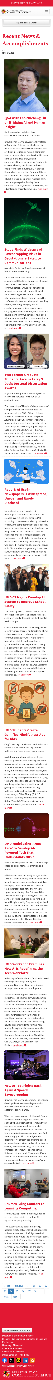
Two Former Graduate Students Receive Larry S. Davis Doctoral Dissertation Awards (25, 381)
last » (16, 1296)
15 (17, 1291)
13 (5, 1291)
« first (7, 1285)
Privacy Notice (27, 1365)
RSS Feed (32, 1360)
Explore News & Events (26, 22)
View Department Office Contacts (17, 1330)
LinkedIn (25, 1360)
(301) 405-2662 (21, 1354)
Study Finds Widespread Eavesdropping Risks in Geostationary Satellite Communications (23, 256)
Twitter (11, 1360)
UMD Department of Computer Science (21, 11)
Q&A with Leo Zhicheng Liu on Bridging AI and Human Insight (25, 122)
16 (23, 1291)
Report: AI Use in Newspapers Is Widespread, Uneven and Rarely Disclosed (25, 496)
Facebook (4, 1360)
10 (34, 1285)
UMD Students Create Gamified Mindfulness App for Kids (24, 734)
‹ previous (18, 1285)
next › (7, 1296)
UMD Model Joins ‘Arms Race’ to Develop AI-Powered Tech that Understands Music (22, 850)
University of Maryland (26, 3)
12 (46, 1285)
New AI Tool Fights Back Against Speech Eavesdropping (23, 1090)
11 (40, 1285)
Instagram (18, 1360)
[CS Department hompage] (26, 1372)
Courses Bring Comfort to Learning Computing (24, 1205)
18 (35, 1291)
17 (29, 1291)
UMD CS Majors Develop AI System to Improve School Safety (24, 601)
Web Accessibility (10, 1365)
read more (14, 328)
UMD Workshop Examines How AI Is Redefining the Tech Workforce (24, 968)
